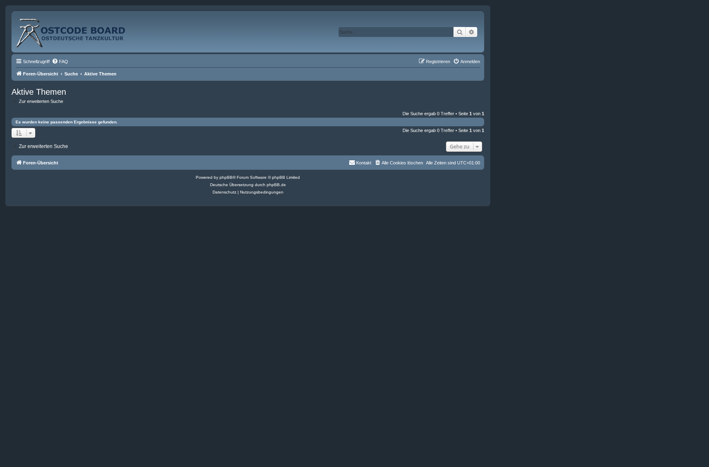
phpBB (226, 177)
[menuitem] (60, 61)
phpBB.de (276, 184)
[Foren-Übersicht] (79, 29)
